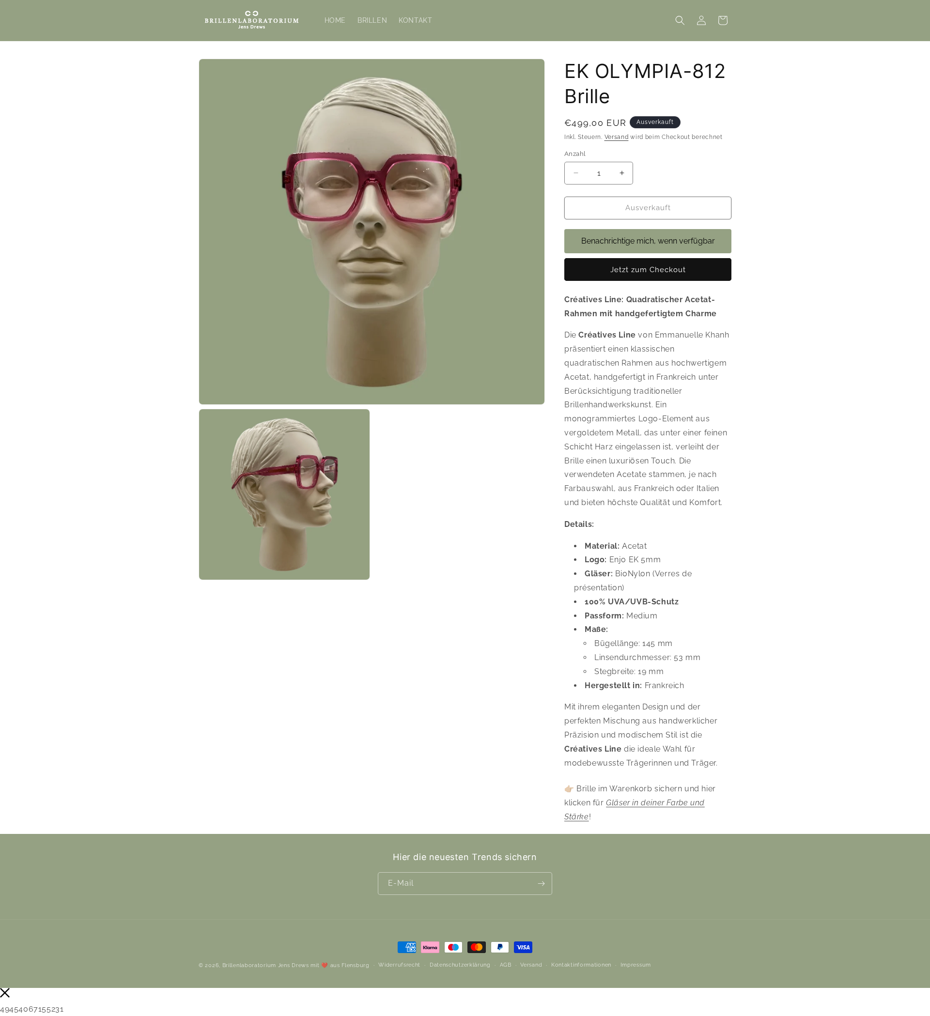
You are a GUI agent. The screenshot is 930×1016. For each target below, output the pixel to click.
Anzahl (575, 153)
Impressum (635, 965)
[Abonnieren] (541, 883)
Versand (616, 137)
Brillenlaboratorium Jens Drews (265, 965)
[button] (680, 20)
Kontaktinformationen (581, 965)
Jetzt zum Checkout (648, 269)
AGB (506, 965)
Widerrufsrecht (399, 965)
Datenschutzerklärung (460, 965)
